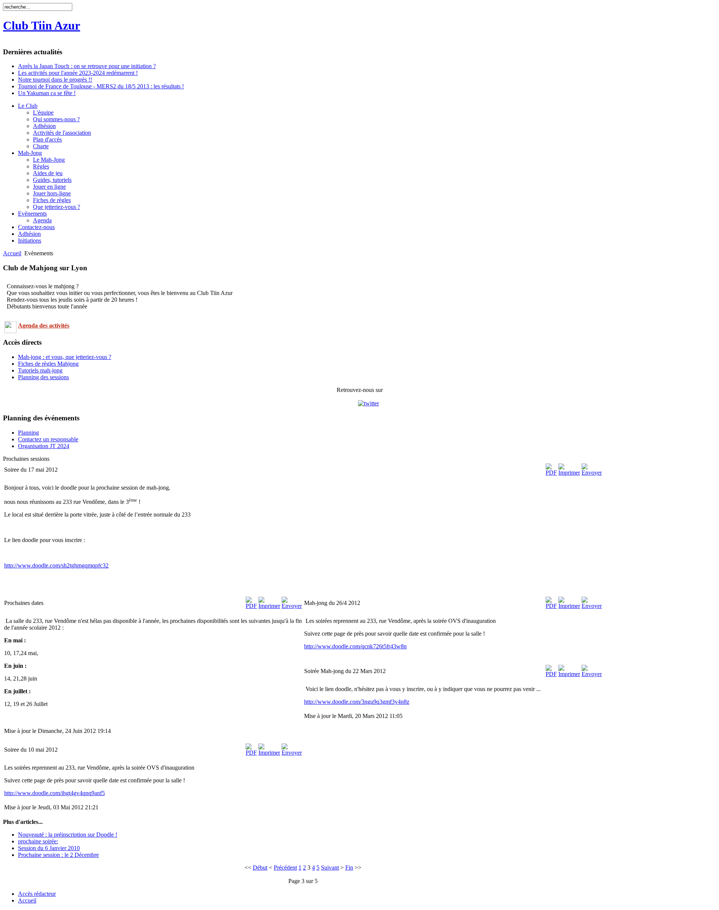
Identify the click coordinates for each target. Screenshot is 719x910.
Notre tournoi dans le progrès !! (55, 79)
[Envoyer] (592, 472)
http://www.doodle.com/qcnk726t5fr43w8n (355, 646)
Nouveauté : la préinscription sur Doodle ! (67, 834)
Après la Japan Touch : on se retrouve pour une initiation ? (87, 66)
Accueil (12, 253)
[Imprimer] (569, 472)
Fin (349, 867)
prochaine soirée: (38, 841)
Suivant (330, 867)
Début (260, 867)
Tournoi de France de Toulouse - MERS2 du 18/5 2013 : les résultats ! (101, 86)
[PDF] (551, 472)
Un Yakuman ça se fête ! (47, 93)
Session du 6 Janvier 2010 (49, 848)
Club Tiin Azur (41, 25)
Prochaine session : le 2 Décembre (58, 855)
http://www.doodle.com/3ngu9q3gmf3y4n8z (356, 702)
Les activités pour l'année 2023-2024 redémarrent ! (78, 73)
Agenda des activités (43, 325)
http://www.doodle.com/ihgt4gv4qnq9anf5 (54, 793)
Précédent (285, 867)
